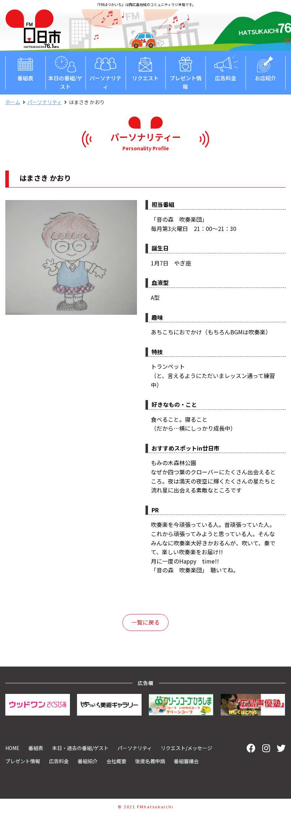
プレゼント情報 (186, 82)
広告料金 (225, 78)
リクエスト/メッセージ (186, 747)
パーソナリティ (105, 82)
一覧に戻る (145, 622)
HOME (12, 747)
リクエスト (145, 78)
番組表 (25, 78)
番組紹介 (88, 761)
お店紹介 (265, 78)
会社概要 (116, 761)
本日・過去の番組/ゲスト (80, 747)
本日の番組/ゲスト (65, 82)
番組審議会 (186, 761)
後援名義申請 (150, 761)
